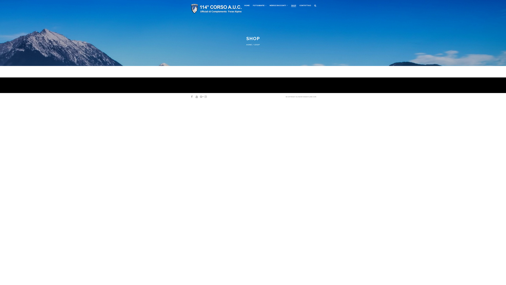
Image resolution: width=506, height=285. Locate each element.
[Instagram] (204, 96)
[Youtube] (195, 96)
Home (249, 45)
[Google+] (200, 96)
